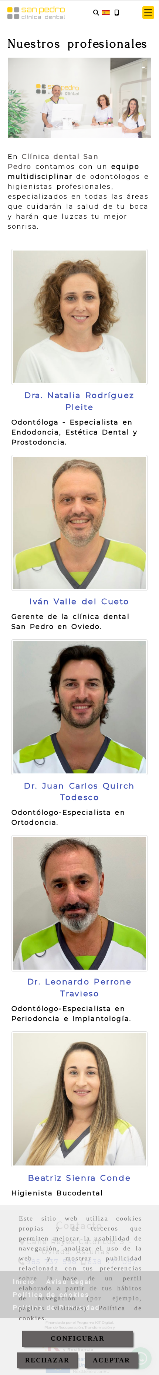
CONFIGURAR (78, 1338)
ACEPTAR (111, 1360)
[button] (148, 12)
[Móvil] (116, 12)
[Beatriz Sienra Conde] (79, 1099)
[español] (106, 12)
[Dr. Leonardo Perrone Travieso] (79, 903)
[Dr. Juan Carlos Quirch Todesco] (79, 707)
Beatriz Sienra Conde (79, 1177)
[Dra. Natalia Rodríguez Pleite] (79, 317)
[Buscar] (96, 12)
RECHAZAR (47, 1360)
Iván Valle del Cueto (79, 601)
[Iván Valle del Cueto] (79, 523)
